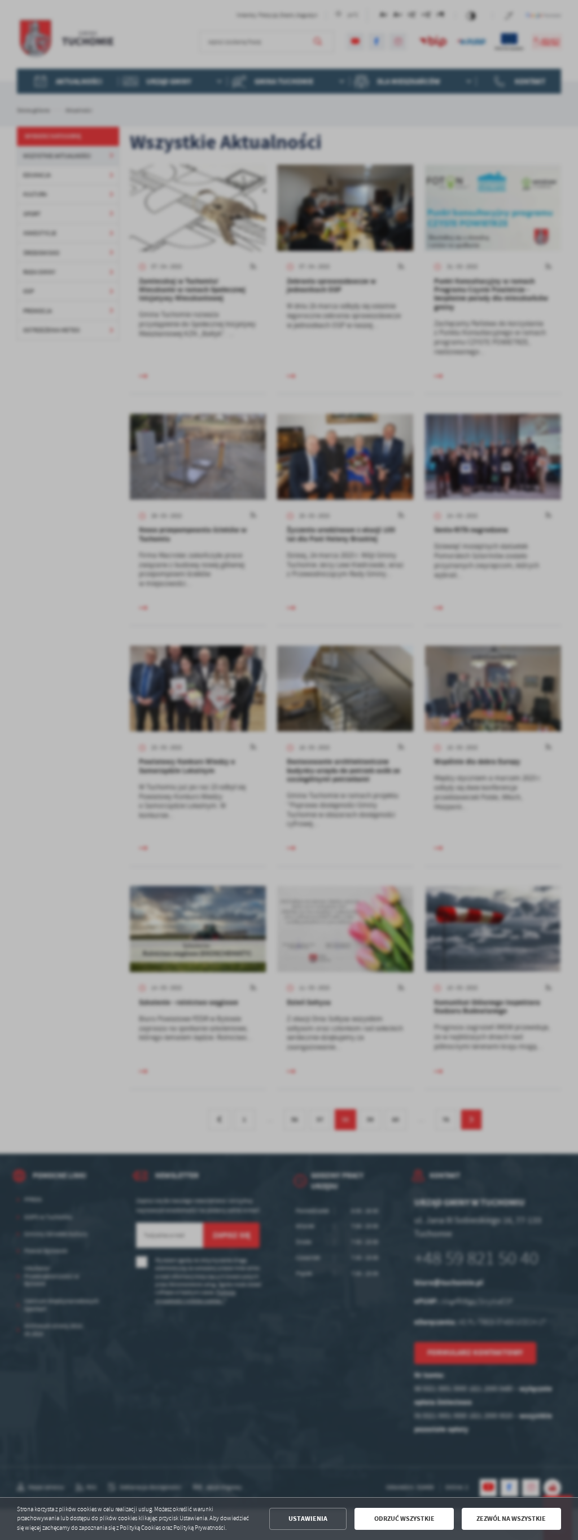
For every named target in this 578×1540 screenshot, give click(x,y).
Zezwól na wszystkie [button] (511, 1518)
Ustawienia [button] (307, 1518)
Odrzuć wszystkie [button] (404, 1518)
